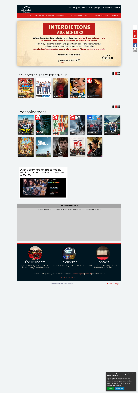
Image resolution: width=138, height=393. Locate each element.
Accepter (110, 388)
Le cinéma (115, 15)
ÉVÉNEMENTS (61, 15)
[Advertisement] (69, 225)
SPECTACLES (88, 15)
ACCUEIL (29, 15)
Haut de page (113, 284)
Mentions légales (78, 274)
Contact (106, 15)
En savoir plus (119, 388)
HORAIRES (50, 15)
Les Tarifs (98, 15)
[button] (19, 43)
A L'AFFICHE (39, 15)
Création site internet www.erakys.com (62, 283)
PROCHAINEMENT (75, 15)
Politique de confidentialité (68, 277)
